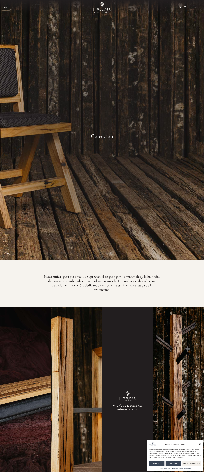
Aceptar (157, 463)
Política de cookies (164, 468)
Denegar (173, 463)
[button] (200, 444)
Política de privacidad (177, 468)
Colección (9, 7)
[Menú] (198, 7)
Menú (193, 7)
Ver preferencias (191, 463)
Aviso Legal (187, 468)
